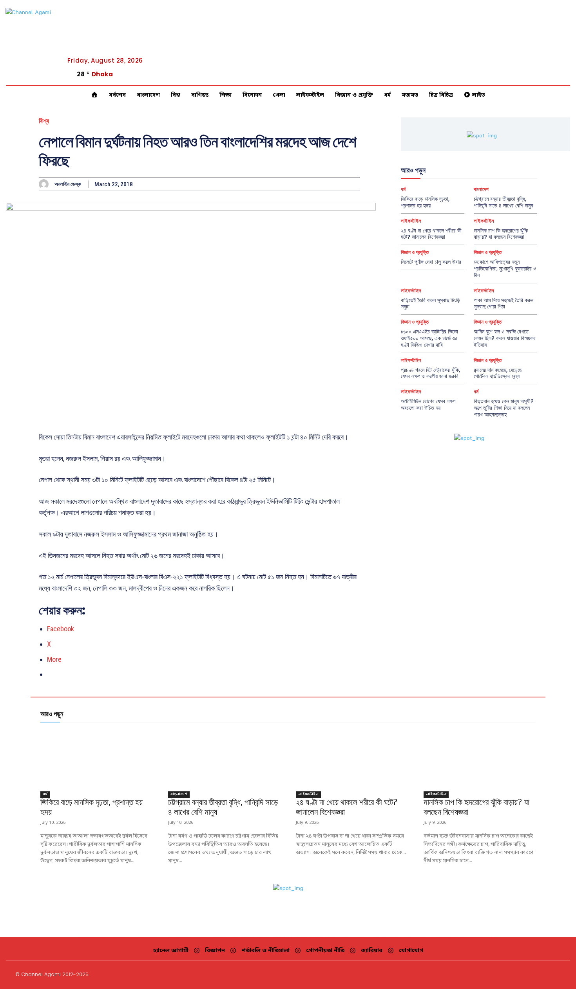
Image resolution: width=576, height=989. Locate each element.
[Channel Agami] (40, 43)
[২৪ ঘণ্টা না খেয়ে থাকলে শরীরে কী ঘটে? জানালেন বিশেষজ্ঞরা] (352, 758)
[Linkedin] (548, 77)
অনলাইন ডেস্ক (67, 184)
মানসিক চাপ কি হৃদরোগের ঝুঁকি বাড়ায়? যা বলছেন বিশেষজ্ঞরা (501, 234)
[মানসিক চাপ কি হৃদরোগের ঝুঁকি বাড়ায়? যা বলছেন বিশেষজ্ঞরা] (480, 758)
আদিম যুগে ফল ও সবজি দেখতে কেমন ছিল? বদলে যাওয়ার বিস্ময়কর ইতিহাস (505, 338)
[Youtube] (567, 77)
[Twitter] (557, 77)
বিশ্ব (44, 121)
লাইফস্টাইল (411, 220)
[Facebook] (529, 77)
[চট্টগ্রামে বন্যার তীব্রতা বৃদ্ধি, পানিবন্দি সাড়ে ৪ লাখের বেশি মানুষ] (224, 758)
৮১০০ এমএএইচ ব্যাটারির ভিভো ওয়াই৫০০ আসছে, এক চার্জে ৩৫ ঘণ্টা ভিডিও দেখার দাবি (429, 338)
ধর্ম (403, 189)
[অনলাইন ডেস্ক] (46, 184)
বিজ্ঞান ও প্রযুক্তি (415, 252)
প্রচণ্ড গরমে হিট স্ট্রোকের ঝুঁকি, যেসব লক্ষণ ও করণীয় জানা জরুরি (430, 373)
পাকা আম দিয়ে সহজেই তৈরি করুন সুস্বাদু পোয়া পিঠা (503, 303)
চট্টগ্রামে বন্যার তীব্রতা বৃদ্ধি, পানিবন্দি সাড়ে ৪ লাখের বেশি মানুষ (503, 202)
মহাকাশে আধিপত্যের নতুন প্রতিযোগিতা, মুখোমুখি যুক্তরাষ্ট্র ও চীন (505, 268)
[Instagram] (538, 77)
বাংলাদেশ (481, 189)
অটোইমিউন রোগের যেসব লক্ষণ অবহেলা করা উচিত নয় (428, 404)
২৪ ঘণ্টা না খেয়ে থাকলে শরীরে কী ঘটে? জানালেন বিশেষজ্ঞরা (431, 234)
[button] (501, 76)
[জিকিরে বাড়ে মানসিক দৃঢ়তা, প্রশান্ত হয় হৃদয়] (96, 758)
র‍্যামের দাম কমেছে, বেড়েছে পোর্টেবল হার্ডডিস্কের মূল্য (498, 373)
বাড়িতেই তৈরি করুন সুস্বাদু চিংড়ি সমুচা (430, 303)
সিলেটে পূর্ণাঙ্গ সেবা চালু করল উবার (431, 262)
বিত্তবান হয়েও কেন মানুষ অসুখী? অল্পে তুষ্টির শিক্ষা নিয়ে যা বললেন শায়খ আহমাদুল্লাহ (504, 407)
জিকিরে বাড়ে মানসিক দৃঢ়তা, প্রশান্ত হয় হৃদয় (425, 202)
